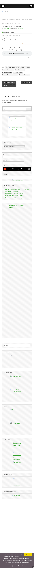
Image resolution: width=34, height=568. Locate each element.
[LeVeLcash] (5, 10)
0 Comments (21, 28)
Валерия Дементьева (8, 70)
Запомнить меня (9, 165)
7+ (6, 67)
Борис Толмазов (25, 67)
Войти (5, 174)
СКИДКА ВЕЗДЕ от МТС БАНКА (14, 195)
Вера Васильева (19, 70)
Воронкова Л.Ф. (12, 23)
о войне (16, 75)
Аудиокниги (5, 23)
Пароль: (5, 160)
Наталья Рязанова (7, 75)
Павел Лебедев (7, 28)
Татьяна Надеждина (24, 75)
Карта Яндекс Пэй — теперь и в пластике (17, 189)
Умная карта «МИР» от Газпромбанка (16, 198)
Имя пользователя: (8, 155)
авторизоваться (6, 102)
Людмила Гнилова (18, 72)
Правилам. (27, 566)
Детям (18, 23)
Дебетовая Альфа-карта (12, 191)
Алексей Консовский (14, 67)
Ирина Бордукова (7, 72)
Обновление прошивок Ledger (14, 193)
